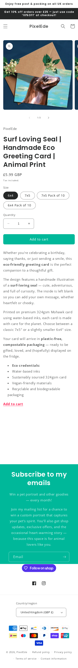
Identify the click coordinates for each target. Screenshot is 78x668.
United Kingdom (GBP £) (37, 612)
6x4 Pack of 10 (19, 205)
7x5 (27, 195)
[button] (5, 26)
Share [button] (12, 417)
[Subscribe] (64, 557)
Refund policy (41, 652)
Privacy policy (63, 652)
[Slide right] (48, 118)
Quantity (9, 215)
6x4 (10, 195)
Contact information (54, 658)
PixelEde (21, 651)
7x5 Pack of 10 (53, 195)
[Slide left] (29, 118)
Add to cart (13, 404)
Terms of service (26, 658)
